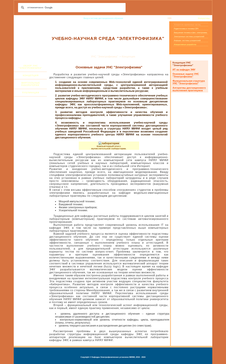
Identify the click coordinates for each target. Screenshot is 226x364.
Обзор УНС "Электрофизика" (30, 67)
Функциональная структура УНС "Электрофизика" (189, 82)
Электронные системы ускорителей (189, 36)
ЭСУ (187, 18)
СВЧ (176, 18)
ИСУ (193, 18)
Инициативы (204, 18)
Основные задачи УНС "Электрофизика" (186, 75)
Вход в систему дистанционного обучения (103, 18)
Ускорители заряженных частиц (187, 25)
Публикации (30, 92)
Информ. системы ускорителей (187, 40)
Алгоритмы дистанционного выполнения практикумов (189, 89)
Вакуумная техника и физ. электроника (190, 33)
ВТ (181, 18)
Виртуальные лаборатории (30, 84)
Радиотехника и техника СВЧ (186, 29)
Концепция (31, 75)
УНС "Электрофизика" (154, 18)
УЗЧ (169, 18)
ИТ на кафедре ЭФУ (184, 69)
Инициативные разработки (185, 44)
